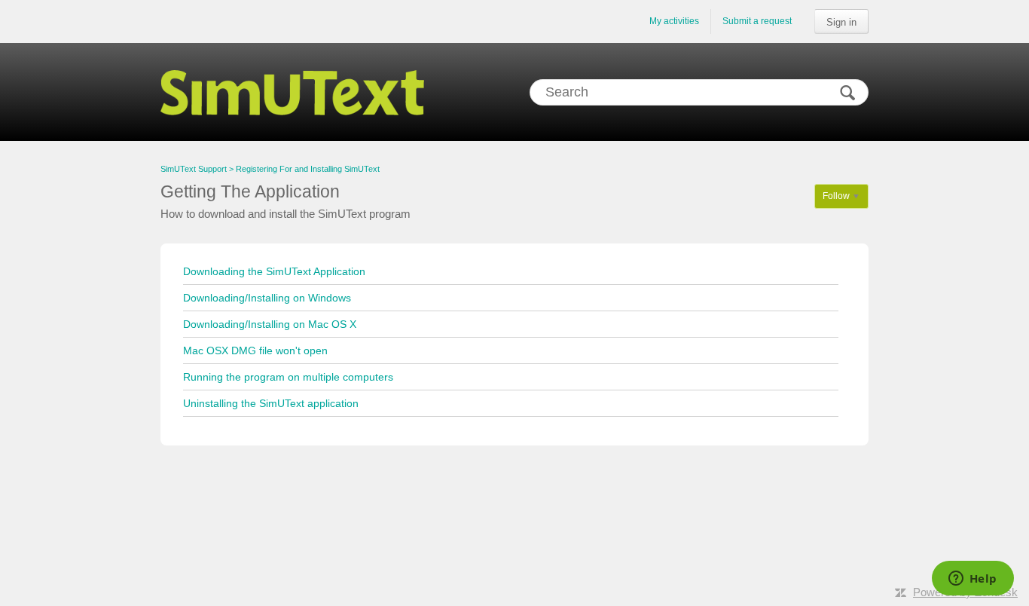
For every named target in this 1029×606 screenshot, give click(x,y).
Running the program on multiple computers (288, 377)
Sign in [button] (841, 22)
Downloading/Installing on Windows (267, 298)
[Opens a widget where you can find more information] (972, 579)
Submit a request (757, 21)
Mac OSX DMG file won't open (255, 350)
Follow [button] (836, 196)
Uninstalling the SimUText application (271, 403)
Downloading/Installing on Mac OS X (269, 324)
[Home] (292, 92)
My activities (674, 21)
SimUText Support (193, 168)
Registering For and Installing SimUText (308, 168)
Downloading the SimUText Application (274, 271)
